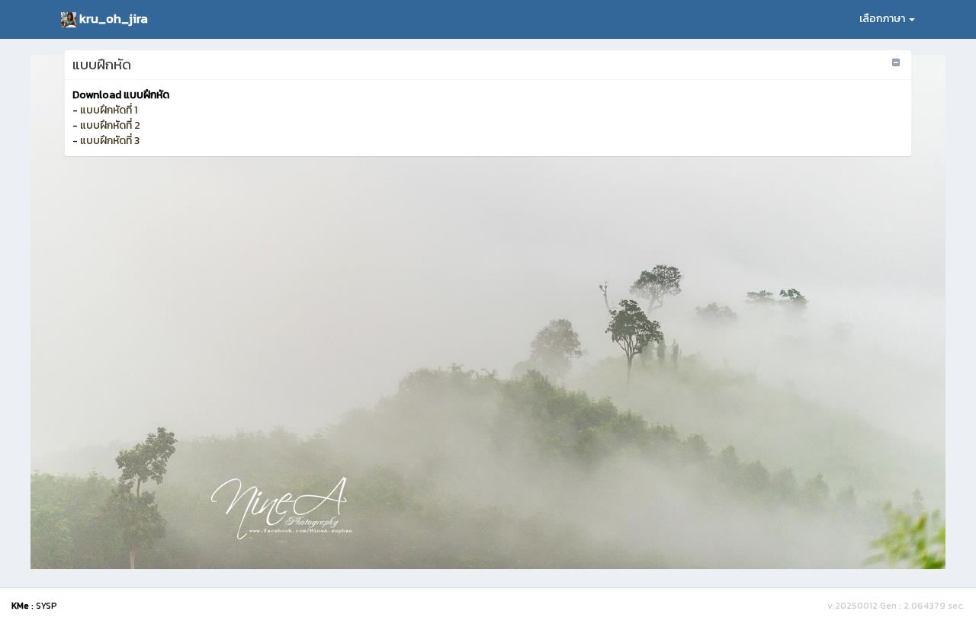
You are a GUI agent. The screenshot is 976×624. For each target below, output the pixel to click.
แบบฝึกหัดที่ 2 (110, 125)
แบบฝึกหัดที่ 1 (108, 110)
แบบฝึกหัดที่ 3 (110, 141)
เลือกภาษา (883, 19)
